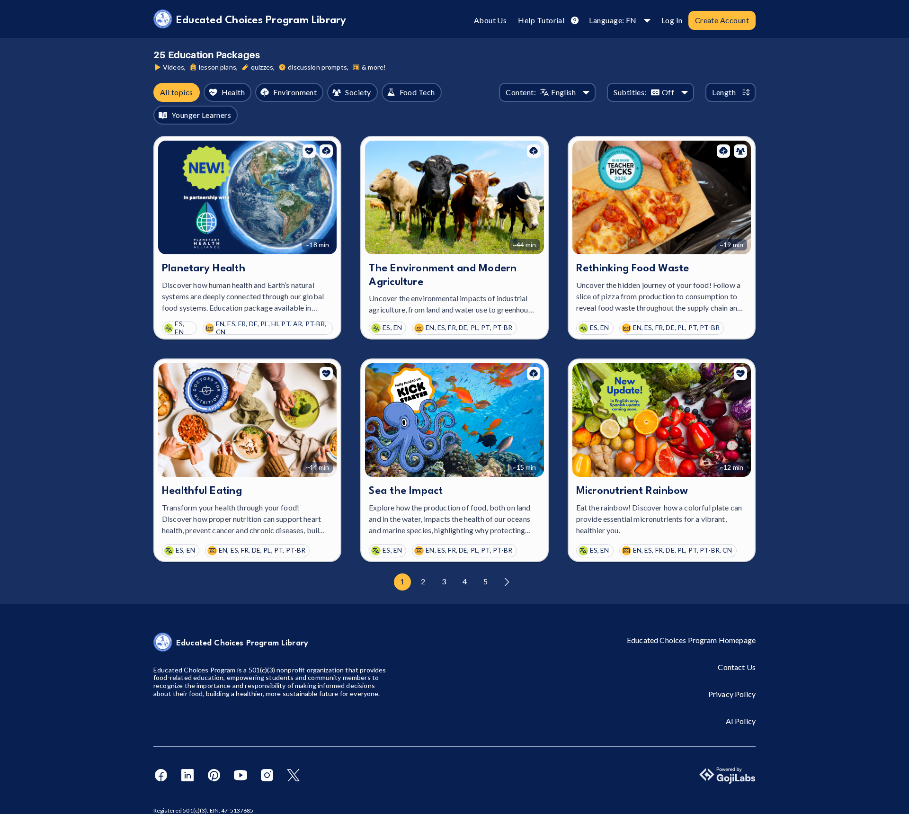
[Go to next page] (506, 581)
